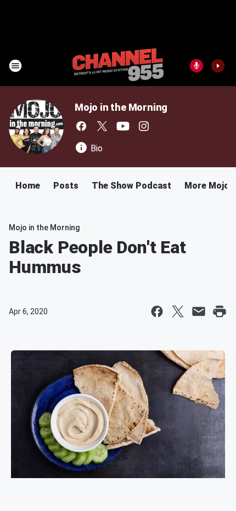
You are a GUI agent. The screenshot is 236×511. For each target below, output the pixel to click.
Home (27, 185)
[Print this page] (219, 311)
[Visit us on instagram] (143, 126)
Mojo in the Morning (121, 107)
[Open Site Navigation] (15, 65)
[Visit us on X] (102, 126)
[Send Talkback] (196, 65)
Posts (65, 185)
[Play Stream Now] (217, 65)
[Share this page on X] (178, 311)
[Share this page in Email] (198, 311)
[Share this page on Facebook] (157, 311)
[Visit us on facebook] (81, 126)
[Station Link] (118, 65)
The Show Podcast (131, 185)
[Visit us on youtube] (123, 126)
